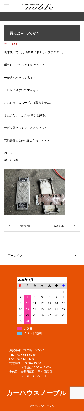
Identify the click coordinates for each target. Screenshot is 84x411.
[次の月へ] (63, 280)
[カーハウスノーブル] (20, 6)
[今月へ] (56, 280)
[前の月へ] (49, 280)
